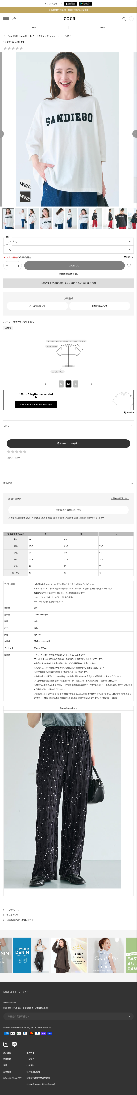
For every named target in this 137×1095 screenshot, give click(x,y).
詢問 (5, 1065)
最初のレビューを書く (68, 443)
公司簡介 (30, 1059)
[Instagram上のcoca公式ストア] (5, 1045)
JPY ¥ (23, 991)
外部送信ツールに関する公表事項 (41, 1084)
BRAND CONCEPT (12, 1078)
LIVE (34, 27)
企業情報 (30, 1053)
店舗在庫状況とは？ (120, 498)
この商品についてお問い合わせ (20, 920)
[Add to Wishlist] (129, 265)
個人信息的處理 (33, 1072)
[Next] (134, 134)
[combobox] (68, 383)
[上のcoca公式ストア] (14, 1046)
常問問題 (7, 1059)
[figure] (45, 384)
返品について (12, 915)
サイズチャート (13, 910)
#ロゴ (8, 328)
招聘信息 (7, 1072)
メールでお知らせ (37, 306)
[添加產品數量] (7, 266)
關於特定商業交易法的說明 (38, 1078)
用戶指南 (7, 1053)
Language (9, 991)
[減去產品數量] (18, 266)
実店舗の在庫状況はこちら (68, 510)
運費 (61, 274)
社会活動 (30, 1065)
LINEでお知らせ (99, 306)
